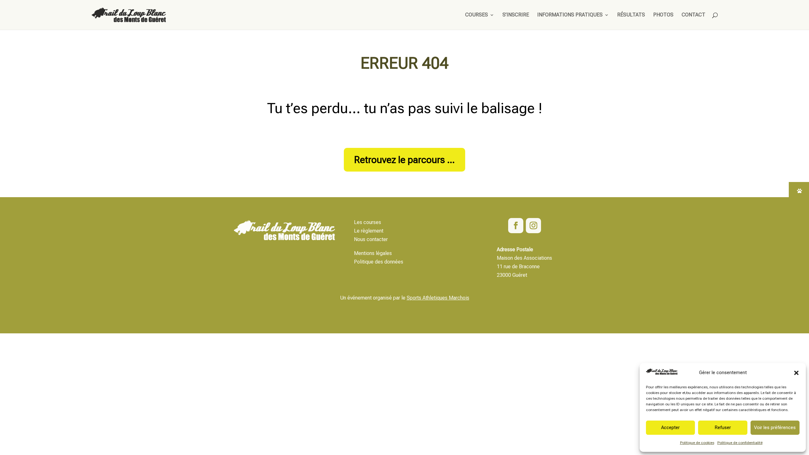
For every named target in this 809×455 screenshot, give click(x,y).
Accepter (670, 427)
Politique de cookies (697, 442)
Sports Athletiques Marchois (438, 298)
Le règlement (368, 231)
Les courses (367, 222)
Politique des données (378, 262)
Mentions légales (373, 253)
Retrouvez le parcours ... (404, 159)
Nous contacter (371, 239)
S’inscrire (515, 15)
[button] (796, 373)
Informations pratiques (570, 15)
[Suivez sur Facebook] (515, 225)
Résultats (631, 15)
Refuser (723, 427)
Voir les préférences (775, 427)
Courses (476, 15)
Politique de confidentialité (740, 442)
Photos (663, 15)
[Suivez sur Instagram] (533, 225)
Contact (693, 15)
